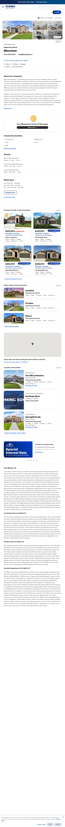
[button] (57, 12)
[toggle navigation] (3, 7)
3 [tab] (34, 460)
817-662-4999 (10, 197)
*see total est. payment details (13, 234)
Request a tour (10, 192)
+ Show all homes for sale (13, 279)
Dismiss (58, 824)
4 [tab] (37, 460)
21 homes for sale (31, 386)
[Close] (63, 817)
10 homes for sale (31, 427)
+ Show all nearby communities (15, 433)
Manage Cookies (41, 824)
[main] (32, 421)
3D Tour (58, 41)
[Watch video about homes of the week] (32, 118)
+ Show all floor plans (11, 326)
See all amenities (10, 148)
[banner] (32, 2)
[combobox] (49, 6)
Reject (50, 824)
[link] (17, 30)
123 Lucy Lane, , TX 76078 (17, 60)
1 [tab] (29, 460)
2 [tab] (31, 460)
